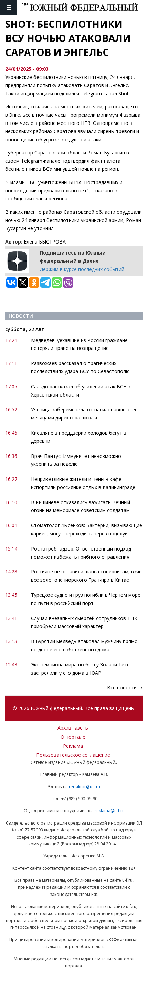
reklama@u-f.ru (110, 811)
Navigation (8, 7)
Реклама (73, 746)
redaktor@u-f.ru (84, 787)
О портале (73, 737)
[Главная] (85, 7)
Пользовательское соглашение (73, 754)
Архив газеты (73, 727)
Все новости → (125, 687)
